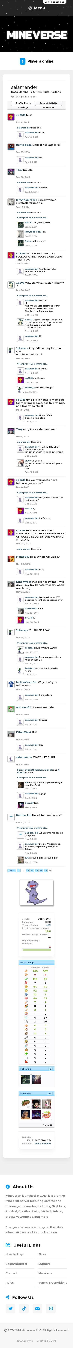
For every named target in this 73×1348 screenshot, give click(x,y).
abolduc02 (23, 707)
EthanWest (23, 581)
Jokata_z (22, 348)
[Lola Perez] (26, 1115)
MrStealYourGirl (26, 682)
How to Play (14, 1254)
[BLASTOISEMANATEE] (26, 1104)
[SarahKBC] (36, 1115)
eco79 (20, 282)
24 (32, 870)
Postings (23, 107)
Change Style (25, 1341)
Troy (19, 169)
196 (27, 857)
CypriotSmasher (34, 770)
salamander (24, 127)
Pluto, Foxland (43, 1143)
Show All (47, 1125)
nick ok (48, 770)
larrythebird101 (26, 199)
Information (48, 107)
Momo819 (22, 556)
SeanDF (29, 803)
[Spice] (26, 1079)
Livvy (28, 460)
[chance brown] (46, 1115)
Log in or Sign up (55, 2)
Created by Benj (46, 1340)
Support (44, 1264)
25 (36, 870)
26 (41, 870)
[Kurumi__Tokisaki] (36, 1104)
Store (42, 1254)
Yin (27, 782)
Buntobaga (24, 144)
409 (48, 925)
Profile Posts (23, 103)
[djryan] (36, 1079)
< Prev (11, 870)
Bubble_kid (23, 815)
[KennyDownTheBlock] (46, 1104)
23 (27, 870)
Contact (11, 1273)
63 (49, 1093)
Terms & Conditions (52, 1282)
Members (45, 1273)
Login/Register (16, 1264)
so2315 (20, 114)
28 (50, 870)
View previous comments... (32, 217)
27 (45, 870)
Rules (10, 1282)
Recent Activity (48, 103)
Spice (28, 222)
